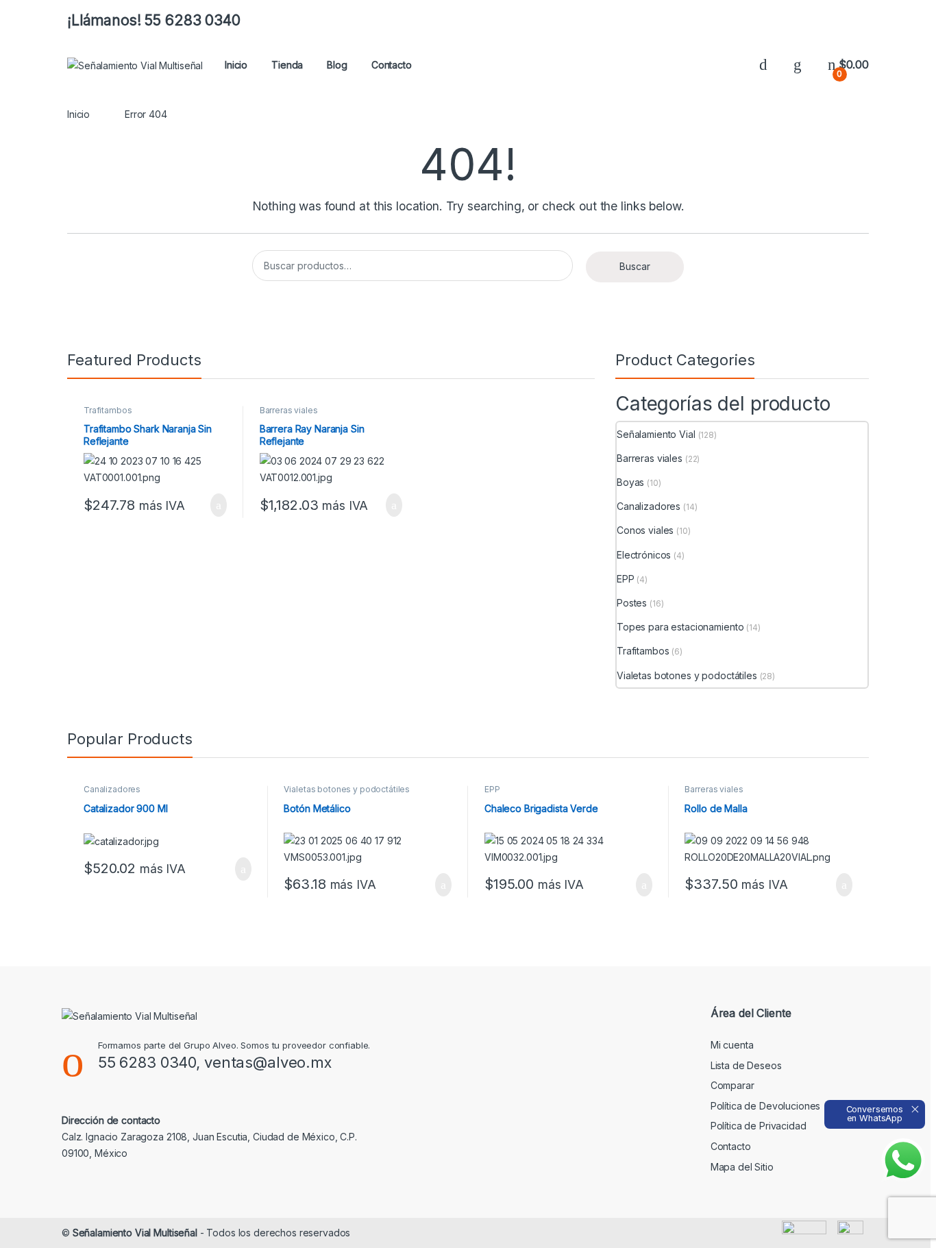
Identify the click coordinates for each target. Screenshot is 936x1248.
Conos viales (645, 530)
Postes (632, 603)
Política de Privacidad (758, 1125)
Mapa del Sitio (742, 1167)
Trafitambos (108, 410)
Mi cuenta (732, 1045)
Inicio (236, 65)
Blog (337, 65)
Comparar (732, 1085)
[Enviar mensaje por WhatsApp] (903, 1160)
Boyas (630, 482)
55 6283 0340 (147, 1062)
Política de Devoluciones (766, 1106)
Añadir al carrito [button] (213, 505)
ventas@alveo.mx (268, 1062)
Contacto (391, 65)
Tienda (287, 65)
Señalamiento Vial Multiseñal (135, 1232)
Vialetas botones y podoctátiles (687, 675)
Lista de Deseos (746, 1065)
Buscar (634, 266)
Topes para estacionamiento (680, 627)
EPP (626, 579)
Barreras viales (289, 410)
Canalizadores (648, 506)
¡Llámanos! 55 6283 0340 (154, 20)
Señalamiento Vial (656, 434)
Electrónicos (644, 555)
